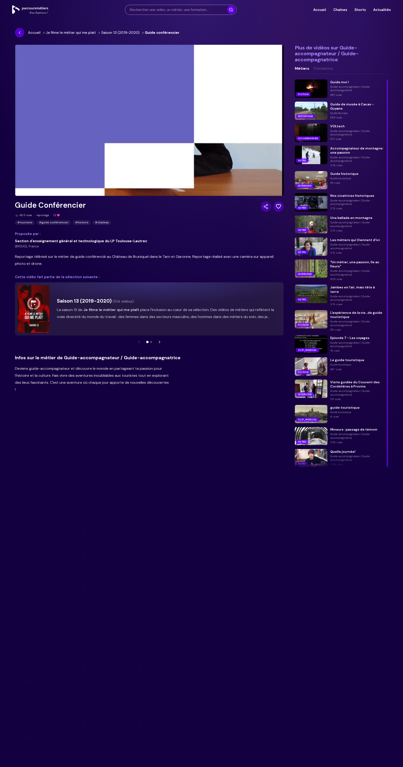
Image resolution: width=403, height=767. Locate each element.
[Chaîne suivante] (159, 342)
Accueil (319, 9)
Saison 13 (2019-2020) (120, 32)
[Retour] (19, 32)
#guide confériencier (54, 222)
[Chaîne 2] (151, 342)
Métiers (302, 68)
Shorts (360, 9)
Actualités (382, 9)
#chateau (102, 222)
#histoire (81, 222)
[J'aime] (278, 206)
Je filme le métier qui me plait (71, 32)
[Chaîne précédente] (139, 342)
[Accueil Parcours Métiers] (30, 9)
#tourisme (24, 222)
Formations (323, 68)
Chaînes (340, 9)
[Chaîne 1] (147, 342)
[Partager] (266, 206)
